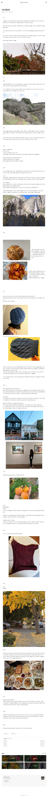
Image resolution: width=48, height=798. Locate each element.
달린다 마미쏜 (7, 777)
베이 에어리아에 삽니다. (7, 778)
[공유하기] (7, 734)
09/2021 (5, 744)
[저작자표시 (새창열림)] (15, 733)
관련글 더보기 (44, 753)
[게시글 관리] (9, 734)
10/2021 (5, 743)
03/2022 (5, 740)
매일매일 (5, 738)
